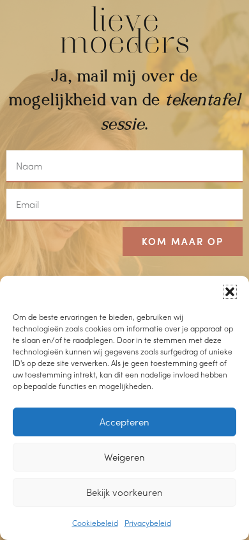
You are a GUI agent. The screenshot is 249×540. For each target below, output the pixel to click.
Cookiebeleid (95, 522)
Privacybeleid (147, 522)
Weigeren (124, 457)
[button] (229, 291)
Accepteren (124, 422)
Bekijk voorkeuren (124, 492)
